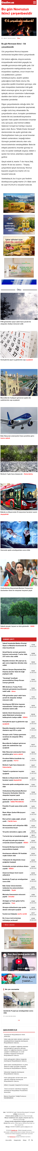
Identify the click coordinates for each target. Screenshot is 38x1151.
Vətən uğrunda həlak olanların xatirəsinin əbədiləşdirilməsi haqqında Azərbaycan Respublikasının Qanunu (16, 1041)
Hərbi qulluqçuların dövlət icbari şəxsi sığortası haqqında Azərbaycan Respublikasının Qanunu (15, 1079)
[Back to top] (32, 1145)
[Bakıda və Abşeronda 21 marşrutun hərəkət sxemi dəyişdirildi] (19, 496)
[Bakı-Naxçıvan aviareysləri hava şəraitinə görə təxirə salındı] (19, 420)
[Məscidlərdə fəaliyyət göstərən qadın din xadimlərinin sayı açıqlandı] (19, 382)
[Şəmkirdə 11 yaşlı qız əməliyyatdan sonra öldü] (19, 1000)
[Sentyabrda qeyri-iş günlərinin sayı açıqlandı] (19, 344)
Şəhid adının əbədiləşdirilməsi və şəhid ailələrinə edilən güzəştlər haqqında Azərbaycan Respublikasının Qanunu (16, 1066)
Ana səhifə (9, 1140)
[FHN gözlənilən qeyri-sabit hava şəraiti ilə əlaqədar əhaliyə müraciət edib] (19, 306)
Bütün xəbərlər (10, 925)
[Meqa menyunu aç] (34, 2)
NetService (12, 1136)
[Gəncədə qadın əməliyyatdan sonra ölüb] (19, 534)
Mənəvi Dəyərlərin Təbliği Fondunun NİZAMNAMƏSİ (15, 1097)
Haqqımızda (17, 1140)
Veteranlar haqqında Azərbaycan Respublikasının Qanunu (14, 1073)
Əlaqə (24, 1140)
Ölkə (18, 38)
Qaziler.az (14, 1130)
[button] (5, 1007)
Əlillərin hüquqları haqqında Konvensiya (16, 1085)
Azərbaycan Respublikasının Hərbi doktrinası (14, 1035)
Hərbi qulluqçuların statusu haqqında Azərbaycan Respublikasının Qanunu (15, 1060)
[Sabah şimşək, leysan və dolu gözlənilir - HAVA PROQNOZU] (19, 610)
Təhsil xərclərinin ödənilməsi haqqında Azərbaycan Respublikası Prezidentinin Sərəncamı (16, 1090)
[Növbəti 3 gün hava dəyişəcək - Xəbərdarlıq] (19, 458)
